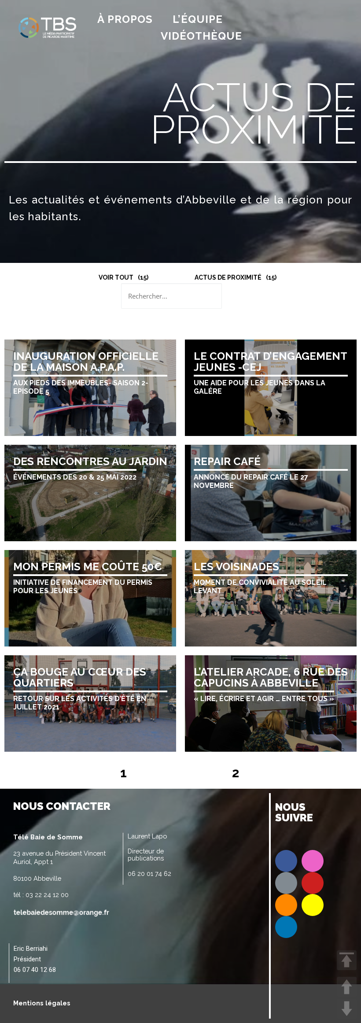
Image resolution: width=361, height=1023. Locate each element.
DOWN (347, 1009)
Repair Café (227, 461)
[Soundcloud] (286, 905)
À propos (125, 19)
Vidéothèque (201, 36)
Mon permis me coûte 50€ (87, 566)
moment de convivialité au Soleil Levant (260, 586)
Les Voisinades (236, 566)
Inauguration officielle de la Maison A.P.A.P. (85, 362)
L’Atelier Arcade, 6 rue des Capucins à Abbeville (271, 677)
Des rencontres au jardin (90, 461)
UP (347, 987)
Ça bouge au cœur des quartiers (79, 677)
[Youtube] (313, 883)
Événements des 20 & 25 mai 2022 (74, 477)
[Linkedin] (286, 927)
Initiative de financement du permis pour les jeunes (82, 586)
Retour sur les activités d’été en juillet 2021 (79, 702)
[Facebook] (286, 861)
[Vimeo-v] (286, 883)
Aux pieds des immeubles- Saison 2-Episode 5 (80, 387)
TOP (347, 960)
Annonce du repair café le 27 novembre (251, 481)
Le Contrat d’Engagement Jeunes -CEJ (270, 362)
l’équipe (198, 19)
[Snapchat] (313, 905)
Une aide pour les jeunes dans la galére (259, 387)
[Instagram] (313, 861)
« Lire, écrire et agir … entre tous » (264, 698)
